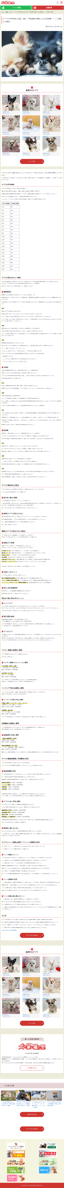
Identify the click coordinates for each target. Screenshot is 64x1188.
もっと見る (32, 161)
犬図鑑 (6, 12)
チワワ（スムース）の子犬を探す (9, 930)
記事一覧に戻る (32, 1114)
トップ (2, 12)
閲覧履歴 (57, 3)
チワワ (11, 12)
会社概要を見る (32, 1068)
